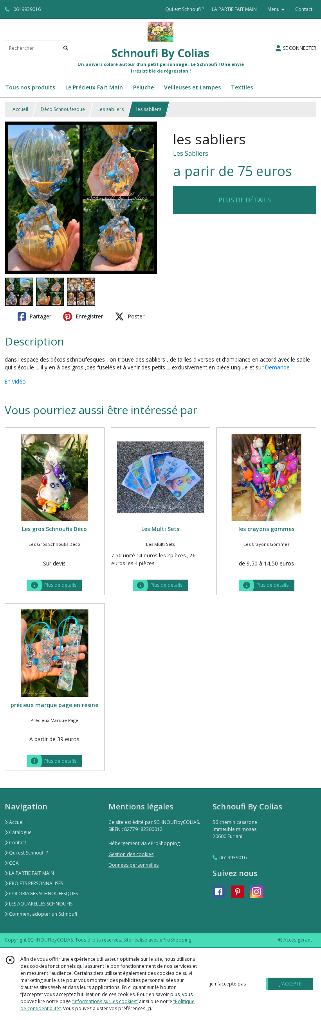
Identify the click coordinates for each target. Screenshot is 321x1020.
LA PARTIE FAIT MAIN (31, 873)
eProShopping (175, 939)
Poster (135, 316)
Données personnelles (133, 865)
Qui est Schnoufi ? (28, 852)
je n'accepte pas (228, 983)
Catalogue (20, 832)
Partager (39, 316)
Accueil (20, 109)
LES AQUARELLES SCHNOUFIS (40, 903)
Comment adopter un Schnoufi (42, 914)
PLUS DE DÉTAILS (244, 200)
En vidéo (15, 381)
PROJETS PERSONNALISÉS (35, 883)
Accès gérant (297, 939)
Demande (277, 367)
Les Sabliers (190, 153)
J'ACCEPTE (290, 983)
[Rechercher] (65, 48)
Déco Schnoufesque (63, 109)
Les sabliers (110, 109)
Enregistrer (88, 316)
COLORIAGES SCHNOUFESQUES (43, 893)
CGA (13, 863)
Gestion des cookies (130, 854)
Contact (303, 9)
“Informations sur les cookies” (105, 1001)
